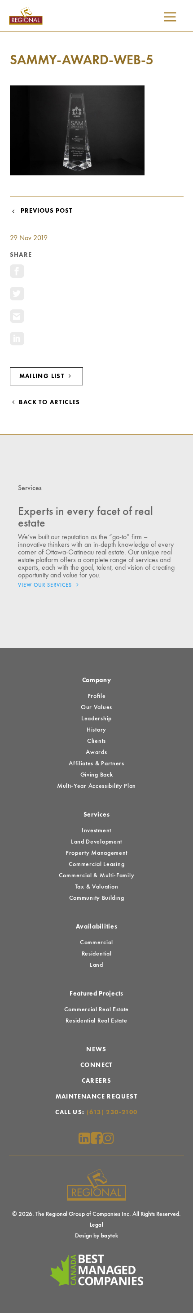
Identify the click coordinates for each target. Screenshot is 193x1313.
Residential (97, 954)
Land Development (96, 842)
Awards (96, 752)
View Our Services (46, 585)
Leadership (96, 718)
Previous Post (44, 211)
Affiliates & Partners (96, 763)
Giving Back (96, 775)
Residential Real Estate (96, 1021)
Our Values (96, 707)
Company (96, 680)
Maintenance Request (97, 1097)
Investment (96, 830)
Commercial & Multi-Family (97, 875)
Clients (96, 741)
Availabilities (97, 927)
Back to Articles (48, 402)
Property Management (96, 853)
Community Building (96, 898)
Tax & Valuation (96, 887)
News (96, 1049)
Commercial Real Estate (96, 1009)
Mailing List (42, 376)
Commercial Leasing (97, 864)
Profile (97, 696)
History (96, 730)
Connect (96, 1065)
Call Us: (96, 1112)
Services (96, 815)
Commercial (96, 942)
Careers (97, 1081)
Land (96, 965)
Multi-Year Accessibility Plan (96, 786)
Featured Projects (96, 994)
